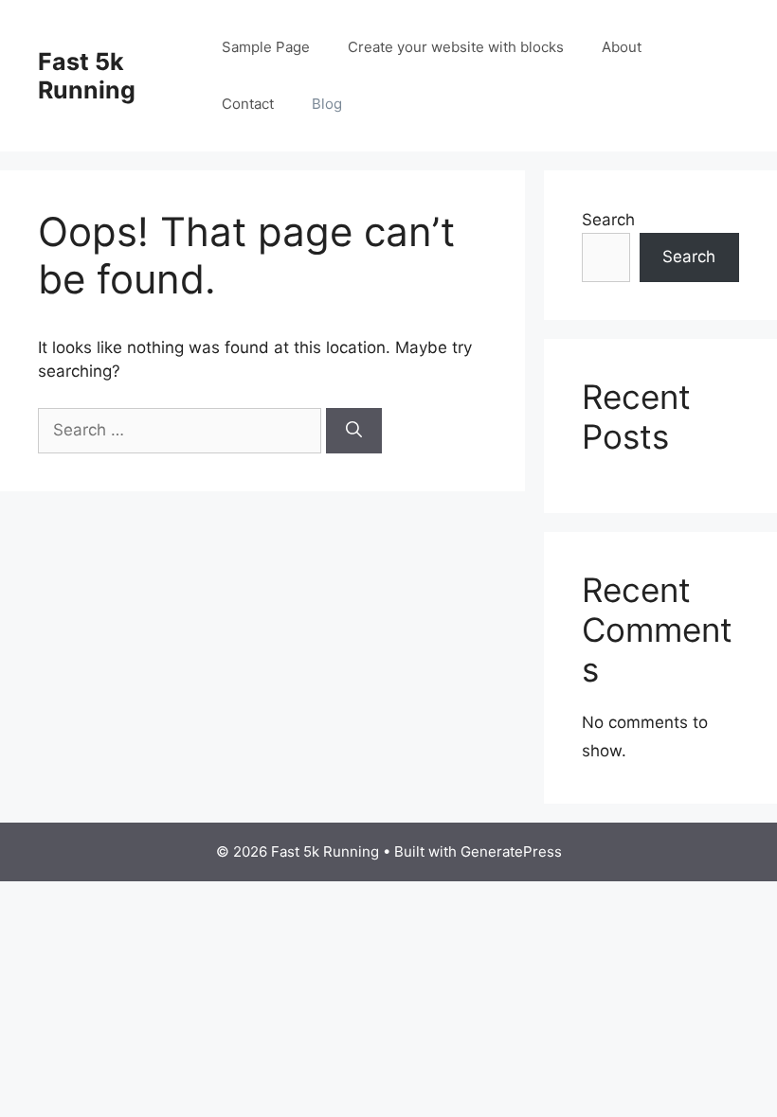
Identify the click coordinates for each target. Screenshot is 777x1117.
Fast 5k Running (87, 75)
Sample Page (266, 47)
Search (608, 219)
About (621, 47)
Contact (248, 104)
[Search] (354, 430)
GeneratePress (511, 851)
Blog (327, 104)
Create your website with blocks (456, 47)
